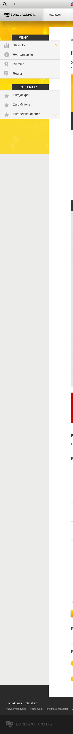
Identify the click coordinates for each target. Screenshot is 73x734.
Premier (18, 64)
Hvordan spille (23, 54)
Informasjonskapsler (57, 709)
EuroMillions (21, 104)
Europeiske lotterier (26, 114)
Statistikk (19, 45)
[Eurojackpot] (21, 14)
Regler (17, 73)
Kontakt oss (14, 703)
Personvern (36, 709)
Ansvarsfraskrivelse (16, 709)
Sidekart (31, 703)
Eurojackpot (21, 95)
